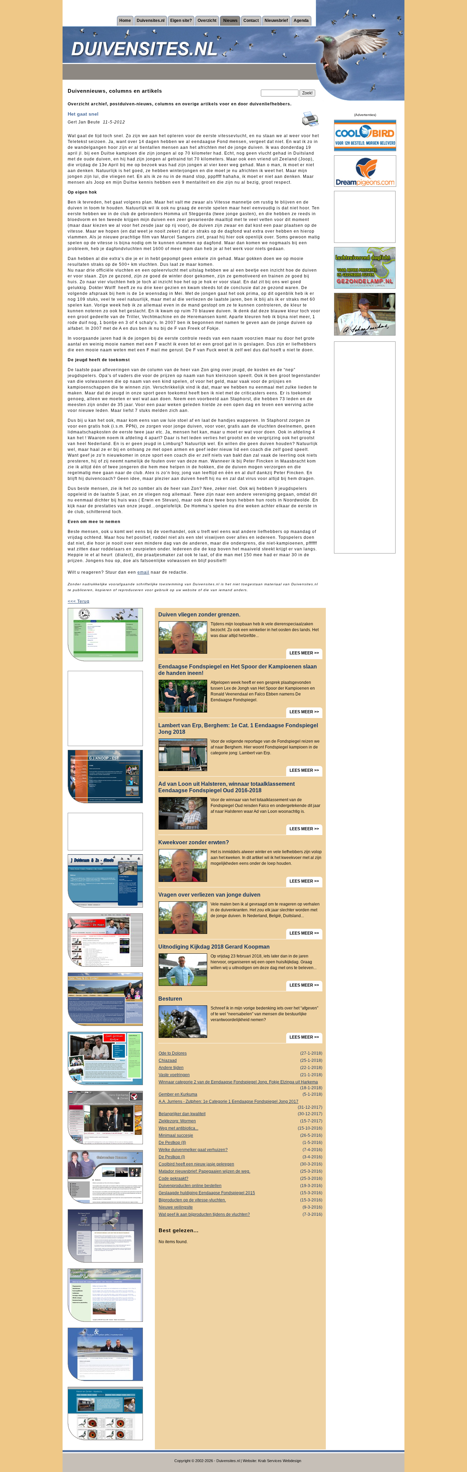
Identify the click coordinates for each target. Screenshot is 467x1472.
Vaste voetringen (240, 1074)
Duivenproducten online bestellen (240, 1185)
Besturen (170, 999)
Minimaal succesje (240, 1135)
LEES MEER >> (304, 653)
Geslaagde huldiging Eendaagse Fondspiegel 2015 (240, 1192)
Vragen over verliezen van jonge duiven (209, 895)
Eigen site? (181, 20)
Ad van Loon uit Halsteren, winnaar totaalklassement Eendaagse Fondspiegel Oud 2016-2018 (226, 787)
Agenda (301, 20)
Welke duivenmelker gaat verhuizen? (240, 1149)
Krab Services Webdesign (279, 1461)
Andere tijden (240, 1067)
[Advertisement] (105, 708)
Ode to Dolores (240, 1053)
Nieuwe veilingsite (240, 1207)
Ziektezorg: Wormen (240, 1121)
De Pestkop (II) (240, 1142)
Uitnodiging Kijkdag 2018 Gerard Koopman (214, 947)
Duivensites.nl (150, 20)
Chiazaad (240, 1060)
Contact (251, 20)
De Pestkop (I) (240, 1157)
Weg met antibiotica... (240, 1128)
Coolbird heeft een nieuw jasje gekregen (240, 1164)
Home (125, 20)
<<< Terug (79, 601)
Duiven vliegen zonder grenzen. (199, 614)
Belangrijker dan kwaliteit (240, 1113)
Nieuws (230, 20)
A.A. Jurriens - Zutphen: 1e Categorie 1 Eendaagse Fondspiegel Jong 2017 (240, 1102)
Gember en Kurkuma (240, 1094)
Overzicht (207, 20)
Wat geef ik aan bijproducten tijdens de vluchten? (240, 1214)
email (143, 572)
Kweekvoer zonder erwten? (193, 842)
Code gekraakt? (240, 1178)
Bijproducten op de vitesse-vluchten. (240, 1200)
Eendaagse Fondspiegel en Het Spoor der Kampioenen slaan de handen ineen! (237, 670)
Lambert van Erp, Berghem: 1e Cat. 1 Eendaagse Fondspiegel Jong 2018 (238, 728)
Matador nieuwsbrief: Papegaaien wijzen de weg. (240, 1171)
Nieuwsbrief (276, 20)
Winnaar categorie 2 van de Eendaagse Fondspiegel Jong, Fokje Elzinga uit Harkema (240, 1083)
